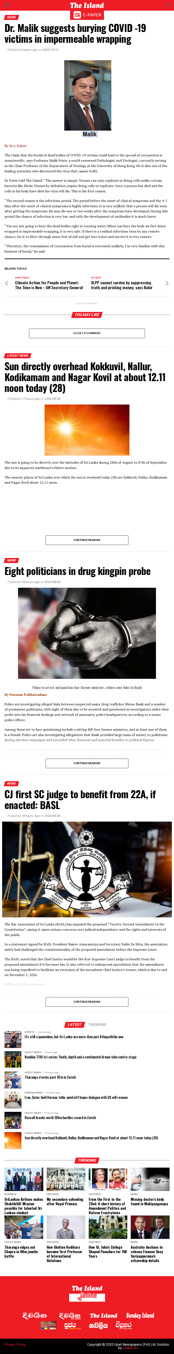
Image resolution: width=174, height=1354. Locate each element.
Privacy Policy (15, 1345)
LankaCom (130, 1348)
